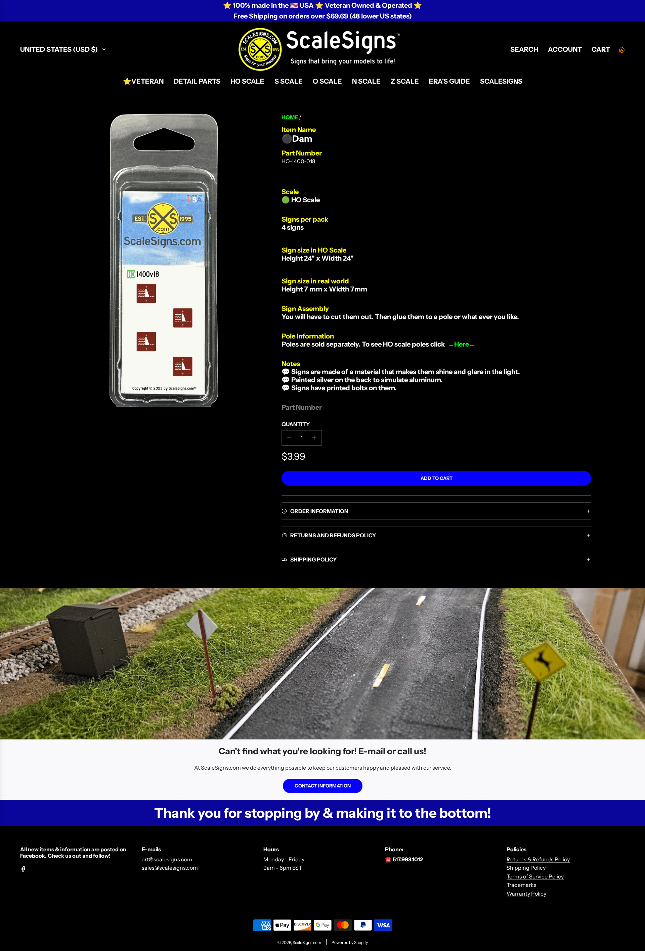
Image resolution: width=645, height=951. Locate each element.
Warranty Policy (526, 893)
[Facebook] (23, 869)
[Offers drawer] (621, 49)
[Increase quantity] (314, 438)
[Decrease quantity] (289, 438)
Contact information (323, 786)
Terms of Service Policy (535, 876)
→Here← (461, 344)
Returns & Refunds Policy (538, 859)
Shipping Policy (526, 867)
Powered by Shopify (350, 942)
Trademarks (521, 884)
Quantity (296, 424)
